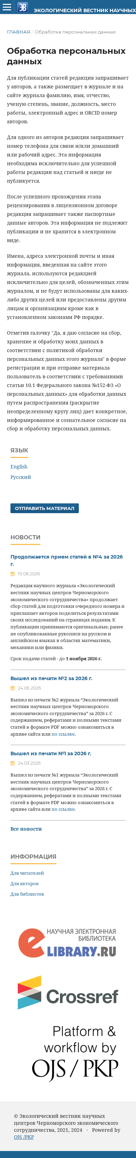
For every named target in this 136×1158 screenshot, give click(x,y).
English (19, 466)
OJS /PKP (24, 1137)
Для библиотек (27, 894)
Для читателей (27, 873)
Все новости (26, 828)
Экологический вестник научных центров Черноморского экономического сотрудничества (75, 10)
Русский (20, 477)
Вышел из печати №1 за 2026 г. (50, 753)
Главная (18, 32)
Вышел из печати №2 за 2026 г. (51, 678)
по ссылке (63, 734)
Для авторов (24, 883)
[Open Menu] (7, 7)
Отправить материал (44, 508)
